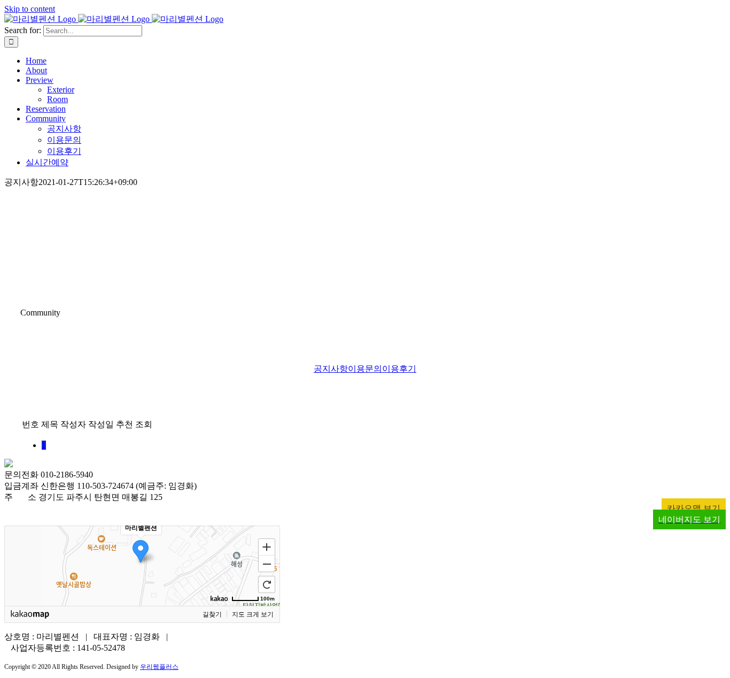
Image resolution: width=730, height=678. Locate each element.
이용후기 (399, 368)
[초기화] (267, 584)
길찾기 (212, 614)
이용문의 (365, 368)
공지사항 (331, 368)
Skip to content (29, 8)
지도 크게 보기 (253, 614)
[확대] (267, 546)
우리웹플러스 (159, 667)
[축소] (267, 564)
